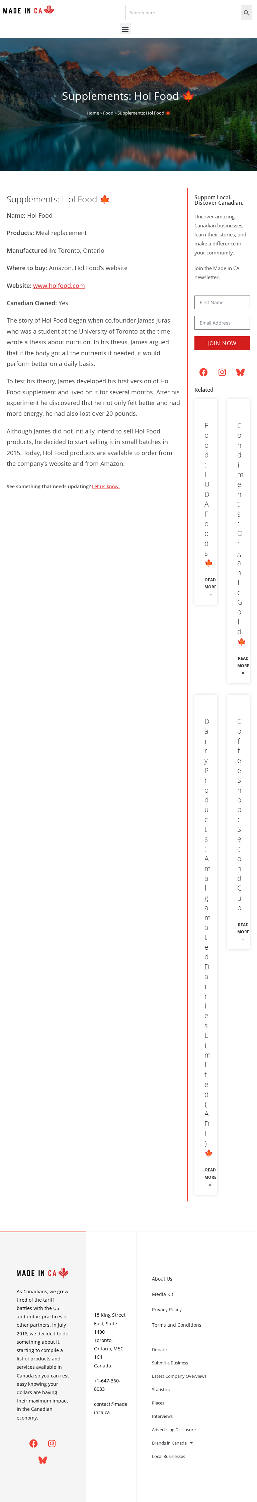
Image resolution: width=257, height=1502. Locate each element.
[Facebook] (203, 372)
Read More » (210, 587)
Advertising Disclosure (174, 1430)
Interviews (162, 1416)
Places (158, 1403)
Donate (159, 1349)
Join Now (222, 343)
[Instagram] (222, 372)
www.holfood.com (59, 285)
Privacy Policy (167, 1309)
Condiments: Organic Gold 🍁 (241, 533)
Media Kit (162, 1294)
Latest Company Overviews (179, 1376)
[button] (125, 28)
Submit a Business (170, 1363)
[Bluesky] (240, 372)
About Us (162, 1279)
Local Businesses (168, 1456)
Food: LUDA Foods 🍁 (208, 494)
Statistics (161, 1389)
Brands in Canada (169, 1443)
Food (108, 113)
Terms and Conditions (176, 1325)
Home (93, 113)
